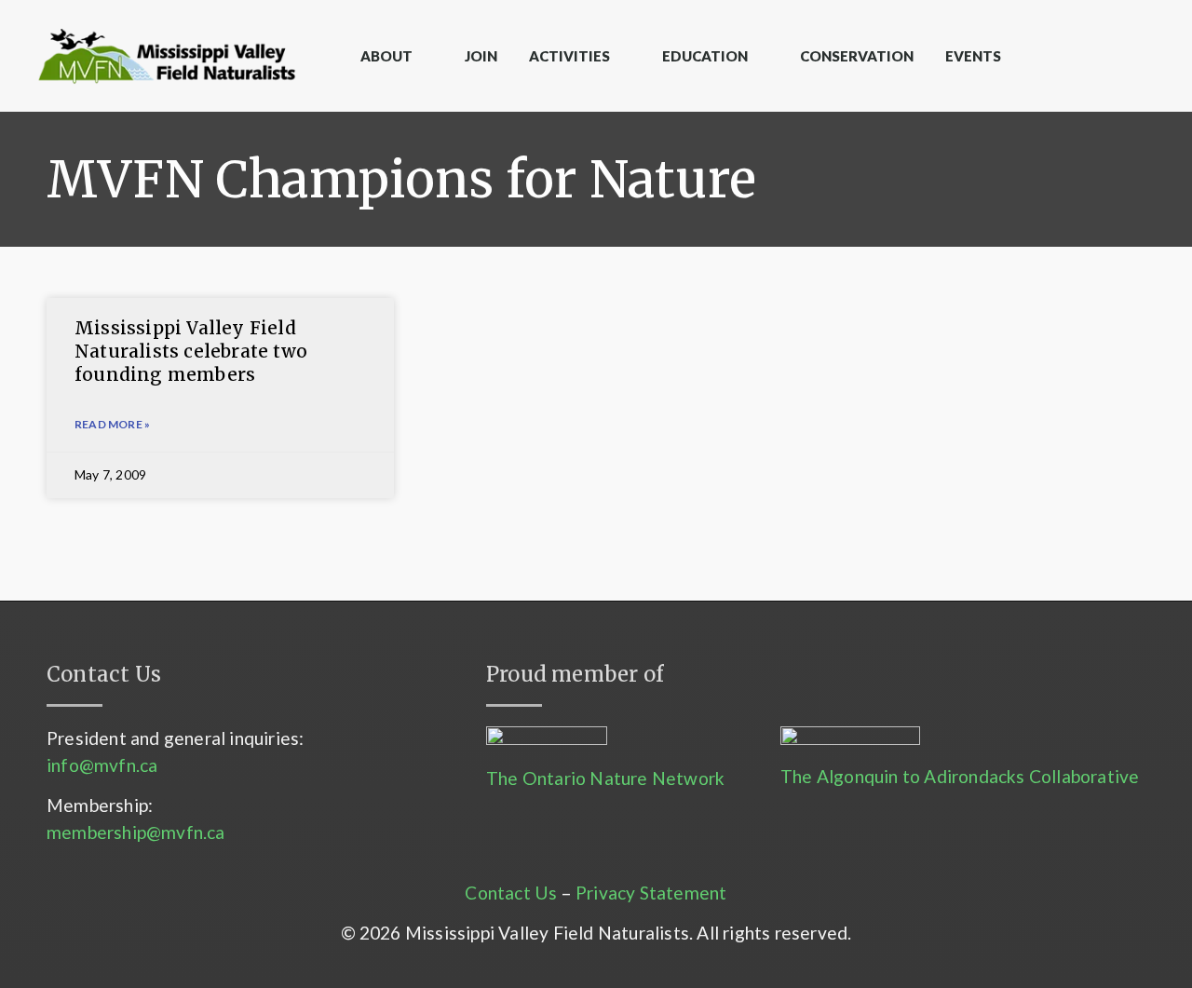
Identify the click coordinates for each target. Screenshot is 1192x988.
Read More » (112, 424)
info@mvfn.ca (102, 765)
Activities (569, 55)
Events (973, 55)
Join (481, 55)
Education (705, 55)
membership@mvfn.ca (136, 832)
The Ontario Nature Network (605, 778)
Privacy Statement (651, 892)
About (386, 55)
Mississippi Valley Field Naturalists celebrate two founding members (190, 351)
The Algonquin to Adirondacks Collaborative (959, 776)
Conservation (857, 55)
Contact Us (511, 892)
